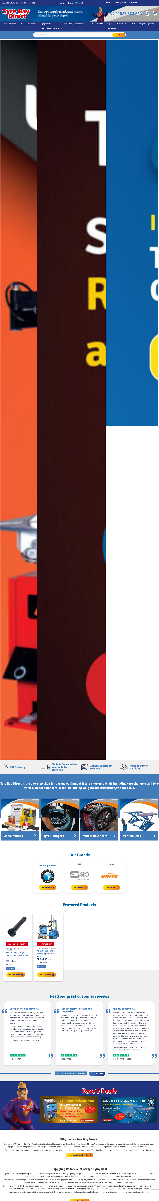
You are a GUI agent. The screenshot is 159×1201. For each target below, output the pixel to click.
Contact (133, 3)
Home (108, 3)
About (116, 3)
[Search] (119, 34)
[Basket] (154, 34)
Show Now (47, 887)
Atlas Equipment (61, 1180)
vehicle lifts (89, 1150)
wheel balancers (101, 1150)
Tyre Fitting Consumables (74, 24)
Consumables (13, 836)
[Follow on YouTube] (154, 3)
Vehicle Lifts (122, 24)
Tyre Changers (9, 24)
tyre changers (78, 1150)
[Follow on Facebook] (141, 3)
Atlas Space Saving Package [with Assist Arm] (46, 954)
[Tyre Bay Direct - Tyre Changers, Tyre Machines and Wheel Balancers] (18, 14)
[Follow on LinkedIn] (151, 3)
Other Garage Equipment (143, 24)
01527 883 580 (128, 13)
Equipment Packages (50, 24)
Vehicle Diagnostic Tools (52, 28)
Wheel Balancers (28, 24)
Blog (124, 3)
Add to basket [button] (14, 974)
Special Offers (111, 28)
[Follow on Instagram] (144, 3)
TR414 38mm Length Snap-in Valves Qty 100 (17, 953)
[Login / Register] (147, 13)
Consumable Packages (102, 24)
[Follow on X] (147, 3)
